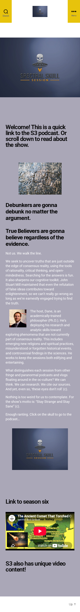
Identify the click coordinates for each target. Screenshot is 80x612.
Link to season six (27, 501)
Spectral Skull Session (31, 604)
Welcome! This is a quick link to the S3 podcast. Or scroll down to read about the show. (36, 136)
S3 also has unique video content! (35, 566)
